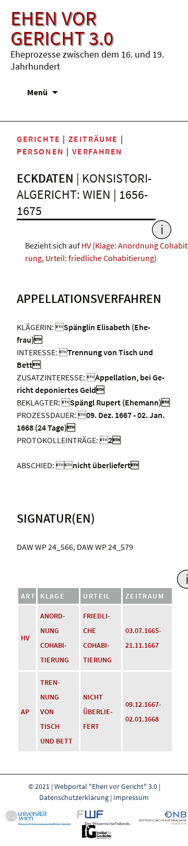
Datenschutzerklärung (74, 797)
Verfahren (97, 151)
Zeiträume (93, 138)
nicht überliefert (98, 711)
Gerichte (39, 138)
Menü (37, 92)
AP (25, 711)
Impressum (131, 797)
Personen (40, 151)
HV (25, 637)
